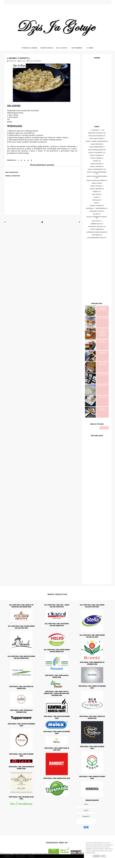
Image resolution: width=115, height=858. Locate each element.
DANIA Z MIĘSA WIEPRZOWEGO (97, 176)
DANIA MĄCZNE (96, 163)
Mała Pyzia (102, 397)
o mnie (90, 48)
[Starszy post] (79, 222)
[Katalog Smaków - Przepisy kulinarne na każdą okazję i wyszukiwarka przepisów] (24, 853)
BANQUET (38, 149)
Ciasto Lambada (102, 318)
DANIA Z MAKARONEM (34, 61)
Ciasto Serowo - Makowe (102, 353)
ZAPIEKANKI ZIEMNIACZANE (95, 232)
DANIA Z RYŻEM (96, 186)
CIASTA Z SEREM (95, 158)
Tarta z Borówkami (102, 409)
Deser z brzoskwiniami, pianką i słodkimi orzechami (102, 332)
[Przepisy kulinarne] (64, 853)
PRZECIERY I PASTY (96, 211)
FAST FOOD (95, 194)
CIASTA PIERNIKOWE (96, 147)
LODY (96, 203)
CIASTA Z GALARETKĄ (95, 152)
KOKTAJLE (96, 200)
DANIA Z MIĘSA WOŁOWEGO (96, 180)
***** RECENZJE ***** (95, 130)
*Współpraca (47, 48)
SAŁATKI (96, 214)
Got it (103, 856)
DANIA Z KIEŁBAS (96, 166)
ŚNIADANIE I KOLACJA (95, 226)
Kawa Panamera (102, 374)
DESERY (95, 191)
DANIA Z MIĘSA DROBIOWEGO (97, 172)
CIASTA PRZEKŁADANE (95, 149)
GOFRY (96, 197)
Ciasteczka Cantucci (102, 364)
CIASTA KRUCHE (96, 144)
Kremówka (102, 386)
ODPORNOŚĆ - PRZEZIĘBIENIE (96, 208)
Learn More (96, 856)
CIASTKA (95, 161)
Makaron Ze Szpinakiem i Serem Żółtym (102, 309)
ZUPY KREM (95, 235)
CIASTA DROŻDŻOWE (96, 138)
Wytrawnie (77, 48)
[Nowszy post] (5, 222)
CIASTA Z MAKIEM (96, 155)
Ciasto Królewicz (102, 341)
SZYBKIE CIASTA (96, 223)
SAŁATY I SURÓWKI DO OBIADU (97, 216)
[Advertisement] (97, 94)
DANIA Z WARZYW (96, 188)
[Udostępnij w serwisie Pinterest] (31, 160)
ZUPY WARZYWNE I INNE (95, 237)
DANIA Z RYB (96, 183)
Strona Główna (29, 48)
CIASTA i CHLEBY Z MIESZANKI (96, 141)
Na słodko (62, 48)
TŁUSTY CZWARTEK (96, 229)
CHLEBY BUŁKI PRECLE (95, 133)
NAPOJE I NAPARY (96, 205)
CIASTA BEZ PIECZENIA (95, 135)
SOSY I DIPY (96, 221)
